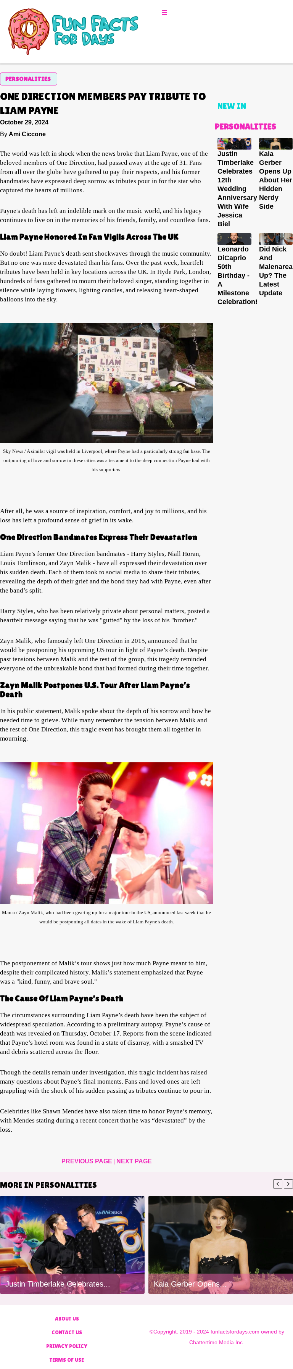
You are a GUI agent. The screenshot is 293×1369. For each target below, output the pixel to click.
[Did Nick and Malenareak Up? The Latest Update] (276, 239)
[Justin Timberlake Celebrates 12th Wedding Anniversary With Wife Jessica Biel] (234, 144)
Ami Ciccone (27, 134)
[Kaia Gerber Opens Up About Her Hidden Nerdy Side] (276, 144)
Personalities (28, 78)
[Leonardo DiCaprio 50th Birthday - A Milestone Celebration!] (234, 239)
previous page (87, 1161)
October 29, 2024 (24, 122)
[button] (165, 13)
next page (134, 1161)
